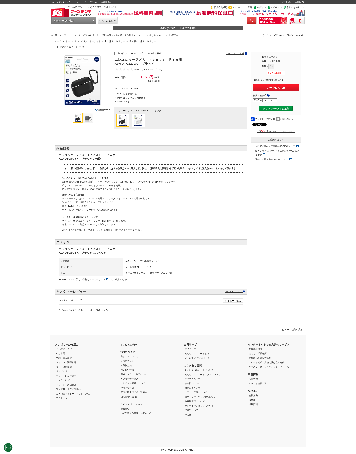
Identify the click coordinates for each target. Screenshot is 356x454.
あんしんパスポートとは (197, 353)
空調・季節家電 (64, 358)
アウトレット (63, 398)
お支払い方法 (127, 370)
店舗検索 (253, 379)
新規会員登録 (220, 7)
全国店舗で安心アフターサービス (276, 131)
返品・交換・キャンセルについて (272, 159)
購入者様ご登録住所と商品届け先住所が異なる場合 (277, 153)
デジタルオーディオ (90, 41)
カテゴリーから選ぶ (63, 20)
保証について (191, 410)
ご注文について (192, 379)
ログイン (261, 7)
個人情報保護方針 (129, 396)
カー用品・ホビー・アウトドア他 (73, 393)
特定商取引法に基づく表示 (134, 392)
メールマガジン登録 (242, 7)
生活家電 (60, 353)
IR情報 (252, 400)
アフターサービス (129, 378)
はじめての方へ (76, 7)
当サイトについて (129, 356)
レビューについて (234, 291)
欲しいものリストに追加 (276, 108)
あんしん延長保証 (258, 353)
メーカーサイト (97, 279)
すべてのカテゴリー (66, 349)
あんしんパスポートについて (199, 370)
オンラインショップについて (199, 405)
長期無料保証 (255, 349)
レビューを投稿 (233, 300)
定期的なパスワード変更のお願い (178, 28)
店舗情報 (253, 374)
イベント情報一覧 (258, 383)
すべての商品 (106, 20)
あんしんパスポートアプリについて (202, 374)
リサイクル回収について (133, 383)
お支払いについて (193, 383)
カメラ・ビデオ (64, 380)
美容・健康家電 (64, 367)
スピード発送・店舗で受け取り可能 (266, 362)
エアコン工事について (196, 392)
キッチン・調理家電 (66, 362)
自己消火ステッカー (135, 35)
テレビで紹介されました (87, 35)
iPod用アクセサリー (115, 41)
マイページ (276, 7)
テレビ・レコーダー (66, 376)
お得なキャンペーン (157, 35)
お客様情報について (195, 401)
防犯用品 (173, 35)
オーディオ (70, 41)
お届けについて (192, 388)
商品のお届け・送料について (135, 374)
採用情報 (286, 2)
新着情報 (125, 408)
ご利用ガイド (110, 7)
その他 (188, 414)
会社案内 (299, 2)
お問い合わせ (287, 119)
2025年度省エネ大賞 (111, 35)
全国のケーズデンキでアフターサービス (269, 367)
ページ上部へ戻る (294, 329)
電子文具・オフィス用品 (68, 389)
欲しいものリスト (295, 7)
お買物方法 (126, 365)
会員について (127, 361)
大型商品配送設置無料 (260, 358)
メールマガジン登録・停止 (198, 358)
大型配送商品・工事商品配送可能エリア (275, 146)
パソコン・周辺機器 (66, 384)
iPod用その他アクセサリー (142, 41)
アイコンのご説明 (235, 53)
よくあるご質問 (93, 7)
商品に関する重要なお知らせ (135, 413)
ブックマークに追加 (265, 119)
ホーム (58, 41)
